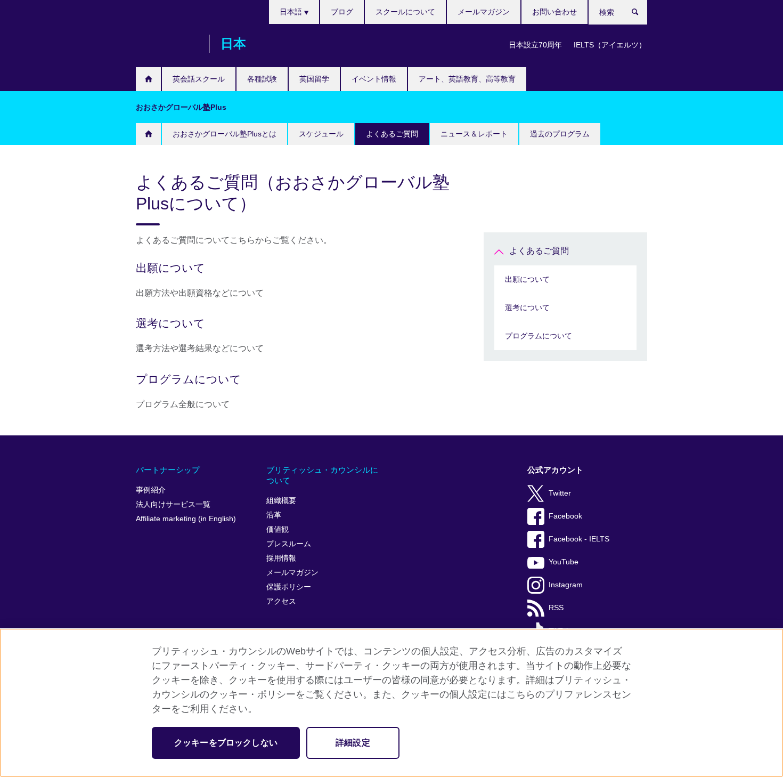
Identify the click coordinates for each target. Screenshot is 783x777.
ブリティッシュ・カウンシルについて (322, 475)
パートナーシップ (168, 469)
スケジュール (321, 134)
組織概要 (281, 501)
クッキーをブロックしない (226, 742)
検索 (640, 14)
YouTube (563, 562)
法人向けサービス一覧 (173, 504)
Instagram (566, 585)
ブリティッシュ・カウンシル (167, 44)
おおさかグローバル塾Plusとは (224, 134)
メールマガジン (484, 11)
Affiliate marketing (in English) (186, 519)
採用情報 (281, 558)
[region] (391, 702)
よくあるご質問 (392, 134)
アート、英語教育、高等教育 (467, 79)
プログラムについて (538, 335)
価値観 (277, 529)
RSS (556, 608)
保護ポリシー (288, 587)
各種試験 (262, 79)
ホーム (148, 79)
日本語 (292, 11)
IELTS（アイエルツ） (610, 45)
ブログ (342, 11)
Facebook (565, 516)
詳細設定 (353, 742)
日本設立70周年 (535, 45)
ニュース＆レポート (474, 134)
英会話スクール (199, 79)
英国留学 (314, 79)
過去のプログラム (560, 134)
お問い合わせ (554, 11)
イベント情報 (374, 79)
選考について (527, 307)
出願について (527, 279)
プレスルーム (288, 544)
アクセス (281, 601)
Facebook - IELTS (579, 539)
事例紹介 (151, 490)
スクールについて (405, 11)
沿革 (273, 515)
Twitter (560, 493)
